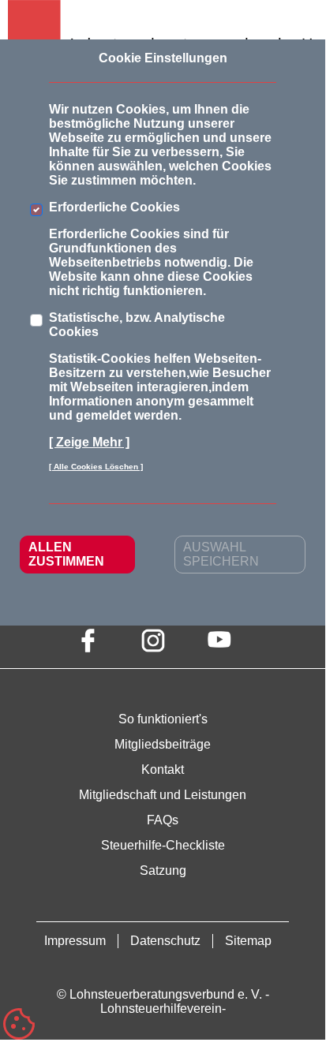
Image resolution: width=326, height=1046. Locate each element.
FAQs (162, 820)
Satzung (163, 870)
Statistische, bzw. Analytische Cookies (137, 324)
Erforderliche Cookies (114, 207)
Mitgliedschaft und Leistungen (162, 794)
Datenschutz (165, 940)
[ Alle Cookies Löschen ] (96, 466)
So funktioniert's (163, 719)
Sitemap (248, 940)
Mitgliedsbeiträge (162, 744)
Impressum (75, 940)
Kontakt (162, 769)
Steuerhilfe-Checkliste (163, 845)
